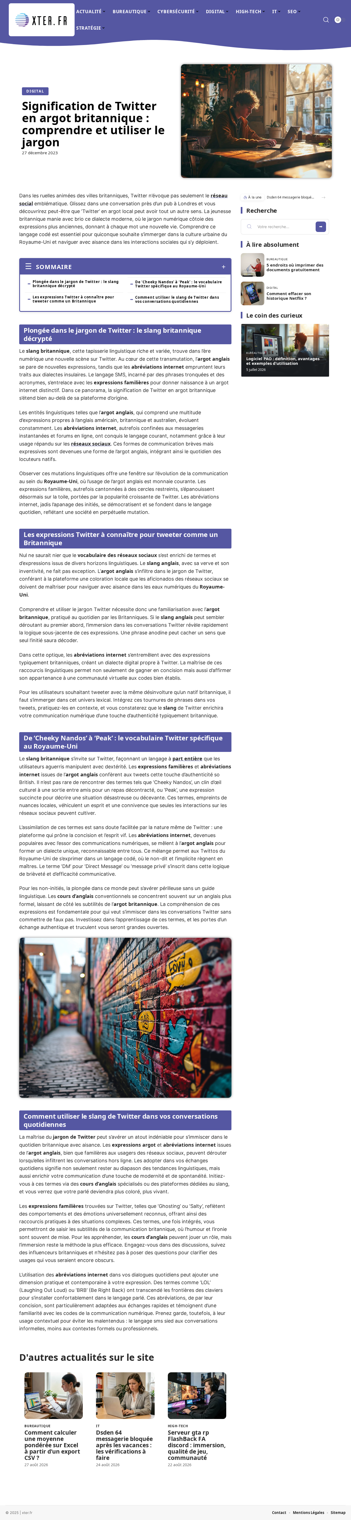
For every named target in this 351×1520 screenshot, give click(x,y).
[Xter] (42, 20)
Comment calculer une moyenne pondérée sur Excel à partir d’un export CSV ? (52, 1445)
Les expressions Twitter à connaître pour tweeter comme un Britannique (73, 299)
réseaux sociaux (91, 443)
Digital (35, 91)
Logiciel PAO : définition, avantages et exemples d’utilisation (282, 361)
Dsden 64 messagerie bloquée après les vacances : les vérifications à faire (124, 1445)
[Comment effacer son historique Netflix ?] (252, 293)
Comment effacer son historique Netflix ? (289, 296)
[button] (323, 197)
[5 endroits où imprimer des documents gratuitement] (252, 265)
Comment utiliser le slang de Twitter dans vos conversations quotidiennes (177, 299)
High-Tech (178, 1426)
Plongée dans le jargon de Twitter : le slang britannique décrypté (76, 283)
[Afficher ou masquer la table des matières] (149, 267)
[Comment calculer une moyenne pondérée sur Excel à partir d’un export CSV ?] (53, 1395)
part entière (187, 758)
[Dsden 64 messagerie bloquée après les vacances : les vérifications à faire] (125, 1395)
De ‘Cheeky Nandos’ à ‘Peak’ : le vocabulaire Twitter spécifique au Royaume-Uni (178, 284)
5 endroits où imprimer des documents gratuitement (295, 267)
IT (98, 1426)
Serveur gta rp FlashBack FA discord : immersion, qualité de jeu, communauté (197, 1445)
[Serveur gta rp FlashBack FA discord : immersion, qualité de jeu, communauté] (197, 1395)
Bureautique (37, 1426)
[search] (326, 19)
